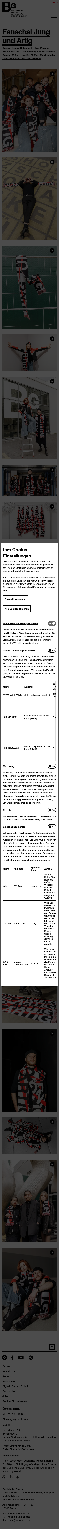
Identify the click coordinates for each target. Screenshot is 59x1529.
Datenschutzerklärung (28, 587)
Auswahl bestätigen (15, 599)
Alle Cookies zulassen (17, 608)
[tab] (25, 623)
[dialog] (29, 764)
